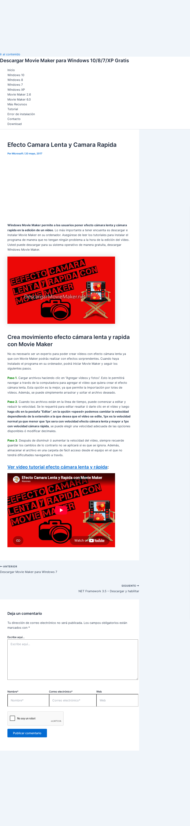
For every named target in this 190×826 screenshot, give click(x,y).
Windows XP (16, 89)
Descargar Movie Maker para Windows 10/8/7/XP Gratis (64, 60)
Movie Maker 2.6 (19, 94)
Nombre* (12, 691)
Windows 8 (15, 80)
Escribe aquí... (16, 637)
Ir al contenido (10, 54)
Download (14, 124)
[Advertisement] (95, 26)
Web (99, 691)
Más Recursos (17, 104)
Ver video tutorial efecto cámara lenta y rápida (57, 467)
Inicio (11, 70)
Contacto (14, 119)
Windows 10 (15, 75)
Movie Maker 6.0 (19, 99)
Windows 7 (15, 84)
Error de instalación (21, 114)
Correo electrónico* (61, 691)
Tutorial (12, 109)
